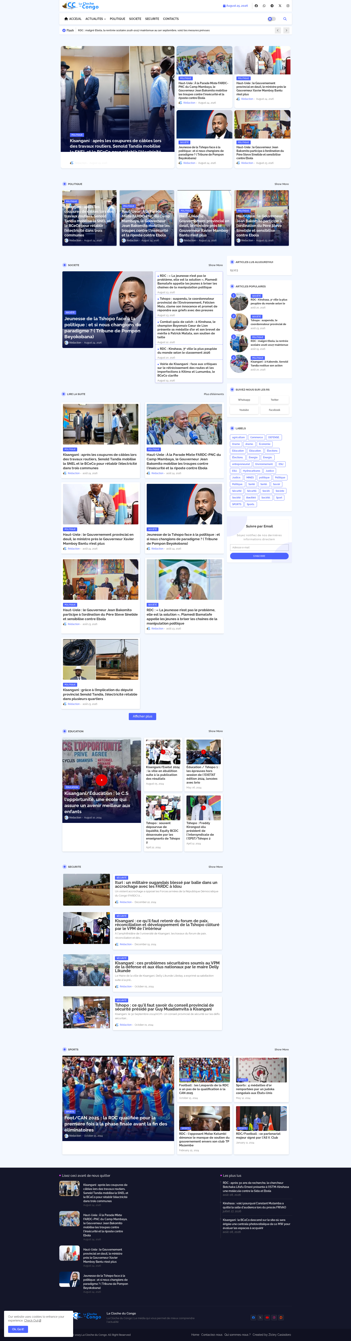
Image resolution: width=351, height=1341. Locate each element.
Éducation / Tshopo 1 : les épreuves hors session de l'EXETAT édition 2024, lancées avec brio (202, 774)
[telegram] (272, 6)
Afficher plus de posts (142, 717)
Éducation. (255, 450)
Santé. (264, 484)
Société (236, 497)
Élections (272, 450)
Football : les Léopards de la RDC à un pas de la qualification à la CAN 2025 (204, 1089)
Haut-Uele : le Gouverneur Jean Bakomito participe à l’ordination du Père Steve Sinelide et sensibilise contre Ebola (260, 153)
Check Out (31, 1320)
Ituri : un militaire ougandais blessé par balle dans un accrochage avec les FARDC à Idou (166, 884)
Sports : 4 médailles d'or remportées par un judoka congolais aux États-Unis (255, 1089)
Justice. (236, 477)
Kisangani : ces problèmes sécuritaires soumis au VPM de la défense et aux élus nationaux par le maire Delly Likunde (167, 967)
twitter (274, 399)
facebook (274, 410)
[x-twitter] (280, 6)
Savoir (276, 484)
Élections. (237, 457)
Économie (264, 444)
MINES (250, 477)
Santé (251, 484)
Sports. (251, 504)
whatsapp (244, 399)
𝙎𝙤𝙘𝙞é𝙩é (251, 497)
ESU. (234, 470)
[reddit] (281, 1317)
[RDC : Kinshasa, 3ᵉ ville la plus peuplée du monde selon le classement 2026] (239, 302)
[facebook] (256, 6)
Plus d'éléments (214, 394)
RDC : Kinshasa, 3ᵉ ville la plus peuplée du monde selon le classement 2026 (187, 350)
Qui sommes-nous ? (237, 1334)
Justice (270, 470)
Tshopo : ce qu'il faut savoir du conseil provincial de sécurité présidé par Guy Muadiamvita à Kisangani (164, 1007)
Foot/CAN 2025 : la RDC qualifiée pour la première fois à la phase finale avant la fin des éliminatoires (115, 1124)
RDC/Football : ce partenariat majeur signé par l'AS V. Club (258, 1135)
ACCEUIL (75, 18)
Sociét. (266, 491)
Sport (279, 497)
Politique (280, 477)
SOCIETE (135, 18)
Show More (282, 184)
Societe (280, 491)
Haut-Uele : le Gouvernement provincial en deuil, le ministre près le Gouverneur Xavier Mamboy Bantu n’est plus (261, 89)
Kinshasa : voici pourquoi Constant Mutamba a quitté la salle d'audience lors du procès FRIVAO (254, 1205)
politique (264, 477)
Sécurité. (252, 491)
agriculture (238, 437)
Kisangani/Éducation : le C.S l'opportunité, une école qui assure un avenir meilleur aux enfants (97, 802)
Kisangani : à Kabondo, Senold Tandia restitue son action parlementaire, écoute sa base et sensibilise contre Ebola (269, 367)
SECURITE (152, 18)
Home (195, 1334)
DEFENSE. (274, 437)
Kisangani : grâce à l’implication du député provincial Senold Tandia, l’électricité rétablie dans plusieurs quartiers (100, 694)
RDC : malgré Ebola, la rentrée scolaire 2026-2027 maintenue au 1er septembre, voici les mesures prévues (269, 346)
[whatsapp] (264, 6)
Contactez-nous (211, 1334)
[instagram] (287, 6)
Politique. (237, 484)
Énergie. (267, 457)
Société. (266, 497)
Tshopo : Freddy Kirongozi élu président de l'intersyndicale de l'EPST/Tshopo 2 (200, 830)
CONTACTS (171, 18)
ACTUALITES (94, 18)
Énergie (253, 457)
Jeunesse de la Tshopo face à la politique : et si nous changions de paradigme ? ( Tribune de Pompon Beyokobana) (201, 153)
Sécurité (237, 491)
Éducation (238, 450)
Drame (236, 444)
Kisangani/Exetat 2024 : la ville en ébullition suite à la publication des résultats (163, 773)
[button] (285, 19)
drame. (249, 444)
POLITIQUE (117, 18)
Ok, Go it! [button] (18, 1329)
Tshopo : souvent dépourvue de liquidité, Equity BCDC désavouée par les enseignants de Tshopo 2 (163, 832)
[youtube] (267, 1317)
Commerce (256, 437)
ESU (281, 464)
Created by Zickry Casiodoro (272, 1334)
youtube (244, 410)
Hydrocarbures (251, 470)
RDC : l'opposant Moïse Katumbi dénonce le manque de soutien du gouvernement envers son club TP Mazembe (204, 1139)
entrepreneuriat (241, 464)
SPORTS (236, 504)
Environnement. (264, 464)
